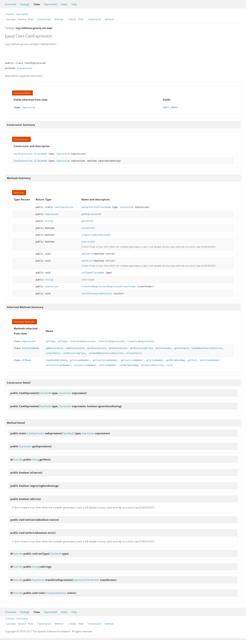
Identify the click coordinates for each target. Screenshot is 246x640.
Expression (24, 68)
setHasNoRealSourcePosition (106, 353)
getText (86, 221)
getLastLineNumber (132, 360)
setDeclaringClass (74, 353)
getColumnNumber (80, 360)
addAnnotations (75, 348)
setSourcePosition (152, 365)
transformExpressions (111, 341)
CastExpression (23, 153)
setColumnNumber (210, 360)
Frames (10, 14)
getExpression (90, 214)
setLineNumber (108, 365)
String (49, 221)
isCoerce (86, 228)
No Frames (22, 14)
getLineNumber (154, 360)
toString (86, 279)
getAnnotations (96, 348)
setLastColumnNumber (58, 365)
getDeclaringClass (141, 348)
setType (86, 272)
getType (50, 341)
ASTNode (26, 360)
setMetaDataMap (128, 365)
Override (18, 459)
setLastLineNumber (85, 365)
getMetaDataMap (175, 360)
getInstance (181, 348)
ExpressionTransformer (122, 286)
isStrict (86, 241)
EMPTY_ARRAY (170, 107)
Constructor (44, 19)
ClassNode (41, 153)
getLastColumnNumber (105, 360)
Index (64, 4)
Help (74, 4)
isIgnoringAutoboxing (94, 235)
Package (24, 4)
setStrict (87, 260)
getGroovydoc (163, 348)
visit (84, 293)
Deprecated (50, 4)
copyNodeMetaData (56, 360)
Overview (10, 4)
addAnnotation (54, 348)
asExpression (89, 207)
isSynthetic (53, 353)
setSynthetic (134, 353)
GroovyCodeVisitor (100, 293)
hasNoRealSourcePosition (207, 348)
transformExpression (94, 286)
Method (59, 19)
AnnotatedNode (30, 348)
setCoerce (87, 253)
